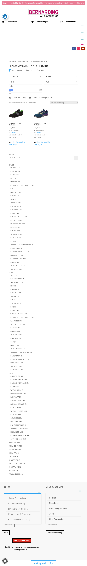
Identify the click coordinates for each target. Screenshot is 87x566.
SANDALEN (14, 196)
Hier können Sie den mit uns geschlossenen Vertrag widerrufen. (22, 548)
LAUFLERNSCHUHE (17, 376)
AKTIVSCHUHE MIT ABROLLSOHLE (23, 185)
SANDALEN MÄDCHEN (18, 404)
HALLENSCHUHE (16, 248)
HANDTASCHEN (14, 442)
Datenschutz (52, 525)
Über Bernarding (56, 519)
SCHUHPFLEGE (14, 453)
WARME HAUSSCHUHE (18, 217)
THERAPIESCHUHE (17, 234)
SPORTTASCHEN (15, 467)
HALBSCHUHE (15, 171)
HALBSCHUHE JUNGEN (18, 379)
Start (10, 61)
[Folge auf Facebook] (74, 48)
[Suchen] (76, 158)
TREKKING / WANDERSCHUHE (21, 352)
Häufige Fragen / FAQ (17, 498)
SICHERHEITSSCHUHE (18, 223)
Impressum (8, 525)
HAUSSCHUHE (15, 213)
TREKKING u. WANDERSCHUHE (22, 245)
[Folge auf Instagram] (78, 48)
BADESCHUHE (15, 227)
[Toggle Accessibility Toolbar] (5, 16)
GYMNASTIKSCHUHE (18, 258)
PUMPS (13, 178)
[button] (5, 561)
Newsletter (54, 503)
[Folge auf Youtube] (83, 48)
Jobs (51, 514)
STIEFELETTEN (15, 206)
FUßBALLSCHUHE (16, 255)
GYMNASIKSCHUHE (17, 370)
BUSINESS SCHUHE (17, 279)
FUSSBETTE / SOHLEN (17, 463)
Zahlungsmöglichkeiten (18, 509)
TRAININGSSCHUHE (17, 266)
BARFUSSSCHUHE (16, 220)
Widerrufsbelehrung (55, 533)
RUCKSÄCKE (13, 470)
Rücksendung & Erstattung (19, 514)
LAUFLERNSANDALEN (18, 393)
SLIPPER (13, 286)
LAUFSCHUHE (15, 262)
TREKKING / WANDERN (19, 428)
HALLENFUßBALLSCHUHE (19, 252)
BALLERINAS (15, 175)
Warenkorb (12, 22)
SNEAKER (13, 275)
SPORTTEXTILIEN (15, 460)
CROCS (13, 241)
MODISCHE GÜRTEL (16, 449)
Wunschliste (71, 22)
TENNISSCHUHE (16, 269)
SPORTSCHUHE (16, 421)
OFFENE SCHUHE (16, 168)
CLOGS (13, 189)
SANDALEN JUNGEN (17, 400)
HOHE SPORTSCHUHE (18, 425)
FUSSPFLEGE (13, 456)
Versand (14, 132)
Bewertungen (42, 22)
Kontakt (53, 498)
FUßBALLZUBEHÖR (16, 474)
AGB (6, 533)
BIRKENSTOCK (15, 238)
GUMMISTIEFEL (16, 231)
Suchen (11, 154)
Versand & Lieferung (16, 503)
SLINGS (13, 199)
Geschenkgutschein (58, 508)
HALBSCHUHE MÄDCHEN (19, 383)
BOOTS (13, 307)
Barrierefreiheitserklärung (19, 519)
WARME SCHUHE (16, 390)
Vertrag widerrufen (21, 540)
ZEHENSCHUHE (16, 203)
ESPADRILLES (15, 182)
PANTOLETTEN (15, 192)
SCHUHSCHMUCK (15, 446)
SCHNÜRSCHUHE (16, 282)
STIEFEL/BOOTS (16, 210)
